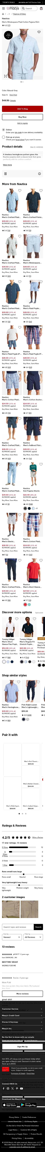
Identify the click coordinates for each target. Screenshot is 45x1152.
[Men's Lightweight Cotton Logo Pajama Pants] (31, 691)
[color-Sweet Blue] (8, 661)
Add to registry (22, 123)
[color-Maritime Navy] (29, 508)
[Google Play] (28, 1104)
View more (7, 165)
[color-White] (33, 661)
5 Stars (5, 847)
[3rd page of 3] (25, 813)
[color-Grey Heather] (25, 508)
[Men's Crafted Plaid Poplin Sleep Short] (12, 429)
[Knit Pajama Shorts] (33, 474)
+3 (36, 508)
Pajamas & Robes (19, 14)
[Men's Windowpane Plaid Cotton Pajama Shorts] (33, 246)
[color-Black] (29, 661)
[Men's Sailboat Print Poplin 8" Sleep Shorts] (33, 429)
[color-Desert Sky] (12, 661)
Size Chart (13, 95)
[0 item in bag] (41, 8)
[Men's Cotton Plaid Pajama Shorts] (12, 383)
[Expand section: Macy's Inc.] (22, 1028)
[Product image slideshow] (22, 57)
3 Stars (5, 856)
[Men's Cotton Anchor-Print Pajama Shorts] (33, 383)
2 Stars (5, 861)
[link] (12, 222)
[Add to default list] (19, 190)
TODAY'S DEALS (8, 2)
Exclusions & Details (18, 1073)
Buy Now (22, 117)
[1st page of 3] (19, 813)
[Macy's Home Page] (12, 8)
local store (20, 139)
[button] (9, 14)
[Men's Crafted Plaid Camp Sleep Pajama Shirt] (12, 201)
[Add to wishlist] (39, 32)
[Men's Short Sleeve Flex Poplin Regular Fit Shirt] (10, 627)
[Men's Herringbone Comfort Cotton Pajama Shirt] (11, 691)
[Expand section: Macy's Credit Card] (22, 1015)
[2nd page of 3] (22, 813)
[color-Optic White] (4, 661)
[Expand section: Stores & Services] (22, 1022)
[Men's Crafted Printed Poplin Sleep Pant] (12, 570)
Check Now (30, 1073)
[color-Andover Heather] (27, 719)
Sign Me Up (22, 1046)
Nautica (5, 18)
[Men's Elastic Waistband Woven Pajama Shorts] (12, 525)
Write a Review (37, 837)
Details (13, 101)
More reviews (22, 994)
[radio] (25, 508)
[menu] (3, 8)
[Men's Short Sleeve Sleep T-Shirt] (33, 570)
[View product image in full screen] (5, 76)
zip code (18, 132)
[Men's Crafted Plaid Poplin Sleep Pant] (12, 474)
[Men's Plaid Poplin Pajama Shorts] (33, 292)
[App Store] (9, 1104)
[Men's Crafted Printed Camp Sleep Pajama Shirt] (33, 201)
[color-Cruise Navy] (23, 719)
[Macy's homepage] (3, 14)
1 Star (5, 865)
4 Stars (5, 852)
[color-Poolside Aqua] (29, 604)
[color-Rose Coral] (25, 604)
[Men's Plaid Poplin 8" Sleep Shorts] (12, 337)
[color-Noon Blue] (33, 508)
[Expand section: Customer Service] (22, 1009)
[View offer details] (22, 173)
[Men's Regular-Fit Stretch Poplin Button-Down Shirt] (28, 627)
